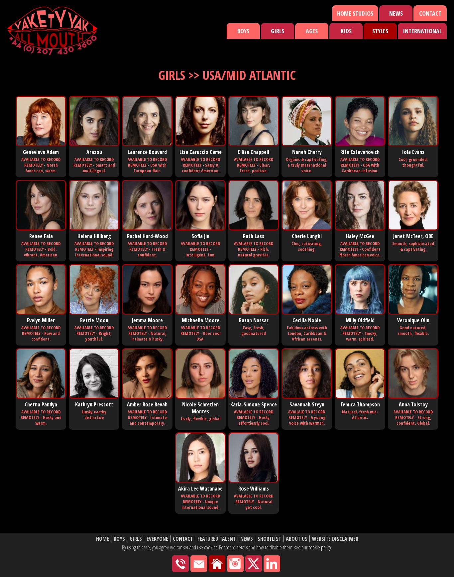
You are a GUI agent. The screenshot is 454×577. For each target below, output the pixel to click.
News (396, 13)
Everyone (157, 538)
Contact (430, 13)
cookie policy (319, 547)
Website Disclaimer (335, 538)
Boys (243, 31)
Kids (346, 31)
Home (102, 538)
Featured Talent (216, 538)
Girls (277, 31)
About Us (296, 538)
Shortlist (269, 538)
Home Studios (355, 13)
